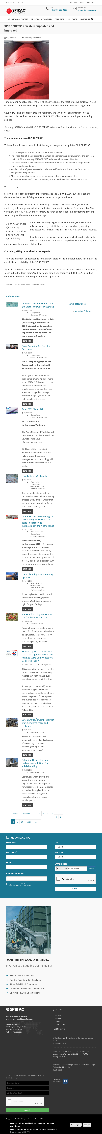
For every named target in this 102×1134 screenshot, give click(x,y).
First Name (12, 842)
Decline (87, 1125)
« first (15, 813)
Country (59, 852)
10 (22, 821)
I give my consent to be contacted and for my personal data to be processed (26, 884)
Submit (75, 889)
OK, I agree (75, 1125)
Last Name (11, 852)
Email (9, 862)
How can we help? (15, 874)
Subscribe (27, 1110)
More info (26, 1132)
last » (37, 821)
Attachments (61, 864)
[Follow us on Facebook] (65, 1083)
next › (29, 821)
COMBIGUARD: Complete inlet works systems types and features (38, 722)
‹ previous (25, 813)
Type (57, 842)
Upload (91, 869)
